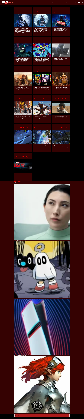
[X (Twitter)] (78, 2)
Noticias (53, 2)
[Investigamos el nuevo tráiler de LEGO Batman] (42, 20)
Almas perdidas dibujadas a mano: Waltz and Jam (21, 298)
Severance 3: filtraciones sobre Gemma (20, 240)
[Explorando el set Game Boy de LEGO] (61, 50)
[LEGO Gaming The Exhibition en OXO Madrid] (42, 50)
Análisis (57, 2)
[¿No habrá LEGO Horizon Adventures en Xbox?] (23, 79)
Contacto (74, 2)
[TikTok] (80, 2)
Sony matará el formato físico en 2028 (20, 355)
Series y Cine (61, 2)
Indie (68, 2)
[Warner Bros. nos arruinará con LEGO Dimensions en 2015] (42, 137)
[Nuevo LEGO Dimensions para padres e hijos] (23, 108)
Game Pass (65, 2)
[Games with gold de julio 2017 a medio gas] (42, 79)
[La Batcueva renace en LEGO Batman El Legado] (23, 50)
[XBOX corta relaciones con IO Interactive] (42, 384)
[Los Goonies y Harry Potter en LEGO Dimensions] (61, 79)
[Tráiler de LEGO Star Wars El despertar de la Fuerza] (61, 108)
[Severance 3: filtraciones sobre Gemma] (42, 212)
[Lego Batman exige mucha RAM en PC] (61, 20)
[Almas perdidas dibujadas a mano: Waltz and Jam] (42, 269)
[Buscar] (82, 2)
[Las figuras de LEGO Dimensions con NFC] (23, 137)
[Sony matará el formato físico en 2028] (42, 327)
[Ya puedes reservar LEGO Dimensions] (42, 108)
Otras (71, 2)
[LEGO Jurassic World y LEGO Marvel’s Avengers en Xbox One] (23, 166)
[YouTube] (79, 2)
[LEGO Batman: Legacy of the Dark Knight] (23, 20)
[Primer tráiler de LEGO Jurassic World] (61, 137)
